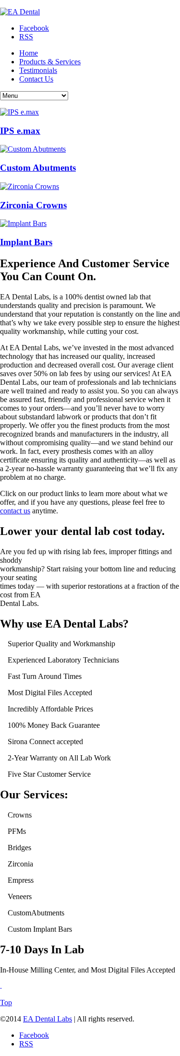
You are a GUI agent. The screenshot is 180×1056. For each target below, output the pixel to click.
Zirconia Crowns (33, 205)
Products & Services (50, 62)
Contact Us (36, 79)
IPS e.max (20, 131)
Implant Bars (26, 242)
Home (28, 53)
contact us (15, 511)
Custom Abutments (38, 168)
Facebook (34, 28)
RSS (26, 37)
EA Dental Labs (47, 1019)
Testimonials (38, 70)
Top (6, 1002)
